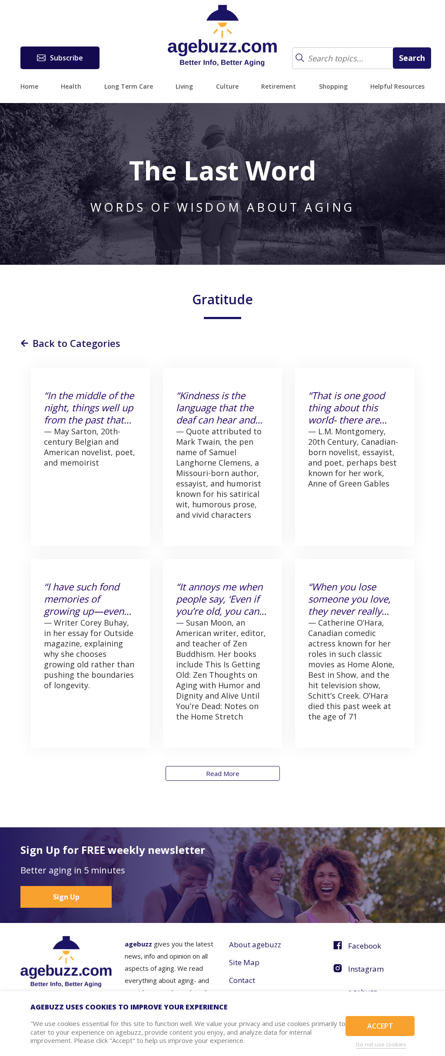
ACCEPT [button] (380, 1026)
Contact (242, 980)
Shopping (333, 86)
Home (29, 86)
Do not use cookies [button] (381, 1044)
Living (184, 86)
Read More (222, 773)
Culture (227, 86)
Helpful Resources (397, 86)
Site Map (244, 962)
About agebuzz (255, 944)
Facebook (364, 946)
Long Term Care (128, 86)
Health (71, 86)
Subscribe (66, 58)
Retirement (278, 86)
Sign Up (66, 897)
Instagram (366, 969)
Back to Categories (76, 343)
